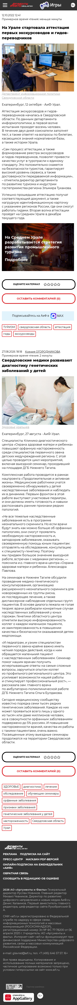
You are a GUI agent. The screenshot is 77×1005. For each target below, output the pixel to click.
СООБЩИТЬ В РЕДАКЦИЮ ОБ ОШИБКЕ (31, 878)
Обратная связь (15, 873)
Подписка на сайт (35, 854)
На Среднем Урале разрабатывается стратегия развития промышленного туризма (33, 244)
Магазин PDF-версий (42, 859)
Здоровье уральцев (15, 427)
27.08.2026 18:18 (12, 351)
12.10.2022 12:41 (11, 15)
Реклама (10, 854)
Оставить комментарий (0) (38, 298)
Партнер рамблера (35, 987)
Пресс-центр (13, 859)
